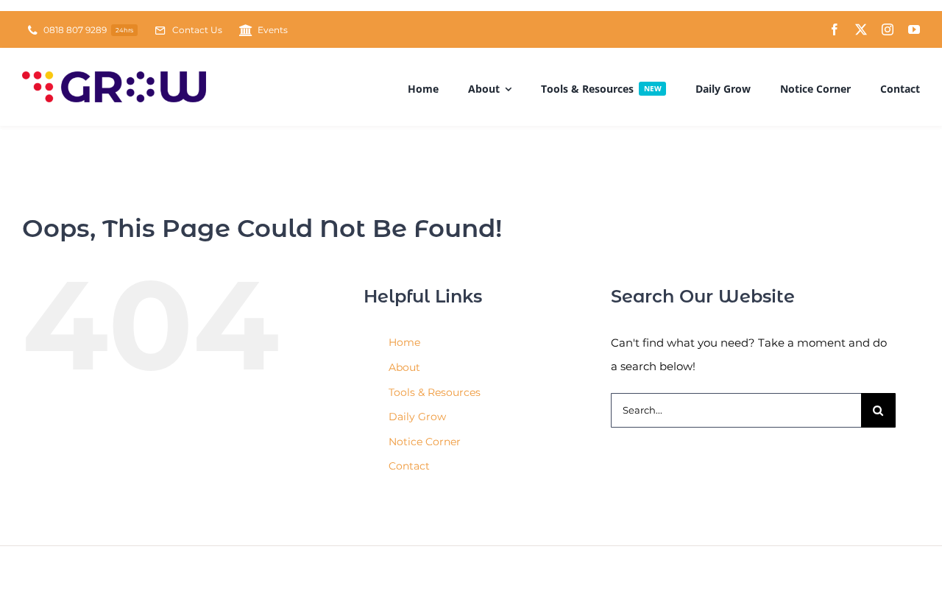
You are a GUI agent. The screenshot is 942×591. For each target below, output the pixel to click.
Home (404, 342)
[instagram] (887, 29)
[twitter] (861, 29)
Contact (409, 466)
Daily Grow (417, 416)
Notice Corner (425, 441)
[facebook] (834, 29)
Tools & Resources (435, 392)
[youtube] (914, 29)
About (404, 367)
